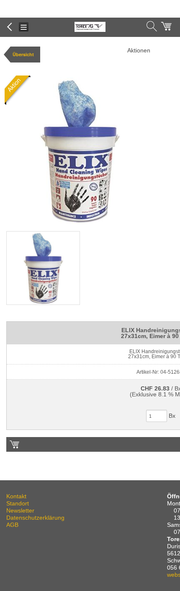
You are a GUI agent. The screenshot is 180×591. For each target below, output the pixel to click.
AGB (12, 524)
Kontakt (16, 496)
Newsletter (20, 510)
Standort (17, 503)
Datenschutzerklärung (35, 517)
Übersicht (23, 54)
